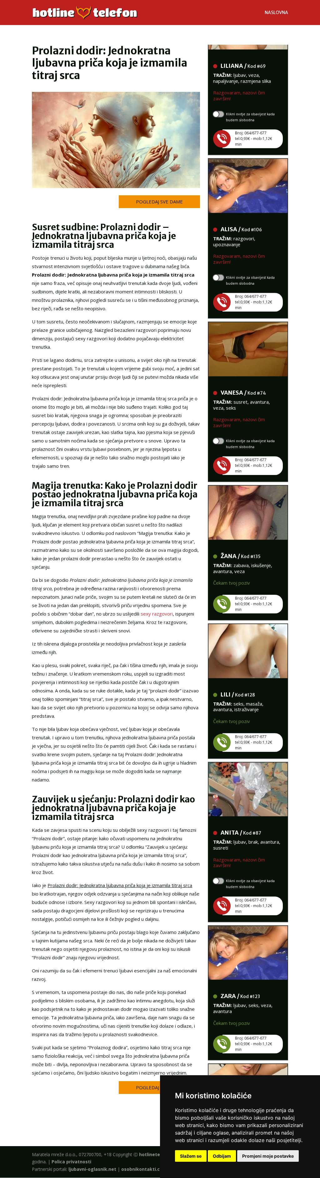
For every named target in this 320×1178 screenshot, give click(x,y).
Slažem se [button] (191, 1156)
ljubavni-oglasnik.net (92, 1169)
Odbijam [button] (222, 1156)
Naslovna (276, 12)
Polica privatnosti (71, 1162)
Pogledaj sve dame (159, 201)
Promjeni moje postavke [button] (268, 1156)
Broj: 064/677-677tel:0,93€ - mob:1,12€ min (253, 127)
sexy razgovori (157, 614)
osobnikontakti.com (144, 1169)
